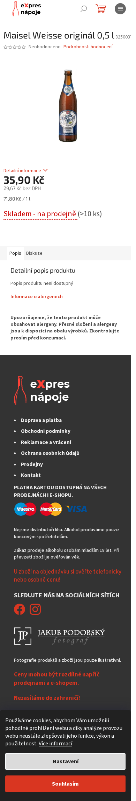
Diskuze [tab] (34, 253)
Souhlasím (65, 784)
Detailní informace (22, 170)
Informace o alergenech (36, 296)
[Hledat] (84, 9)
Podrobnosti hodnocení (88, 47)
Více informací (55, 743)
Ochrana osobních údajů (50, 453)
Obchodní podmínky (45, 431)
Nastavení (65, 761)
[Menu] (120, 9)
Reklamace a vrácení (46, 442)
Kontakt (31, 475)
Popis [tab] (15, 253)
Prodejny (32, 464)
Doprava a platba (41, 420)
